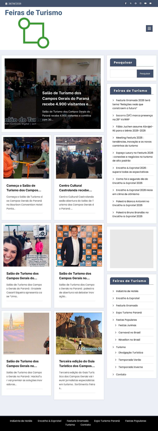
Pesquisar (123, 62)
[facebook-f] (126, 3)
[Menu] (149, 28)
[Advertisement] (131, 249)
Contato (121, 374)
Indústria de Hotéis (127, 291)
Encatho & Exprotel (127, 298)
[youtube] (145, 3)
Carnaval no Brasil (129, 332)
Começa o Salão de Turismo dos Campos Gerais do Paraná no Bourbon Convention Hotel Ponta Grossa (22, 188)
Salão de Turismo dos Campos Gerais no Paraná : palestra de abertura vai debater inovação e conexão (75, 276)
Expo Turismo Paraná (129, 312)
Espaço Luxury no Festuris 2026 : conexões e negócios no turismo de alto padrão (132, 156)
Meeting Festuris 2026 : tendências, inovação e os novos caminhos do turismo (132, 141)
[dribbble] (135, 3)
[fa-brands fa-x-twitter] (131, 3)
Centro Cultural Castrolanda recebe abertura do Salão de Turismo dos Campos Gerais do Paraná (75, 188)
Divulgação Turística (130, 352)
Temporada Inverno (130, 367)
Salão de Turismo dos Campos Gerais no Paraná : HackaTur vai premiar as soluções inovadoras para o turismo (23, 363)
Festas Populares (126, 320)
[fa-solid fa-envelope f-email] (150, 3)
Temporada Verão (129, 360)
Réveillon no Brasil (129, 340)
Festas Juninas (127, 325)
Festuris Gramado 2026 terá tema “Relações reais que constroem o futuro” (131, 104)
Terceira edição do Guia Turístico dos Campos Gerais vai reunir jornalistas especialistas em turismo (77, 363)
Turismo (121, 347)
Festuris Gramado (127, 305)
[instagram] (140, 3)
